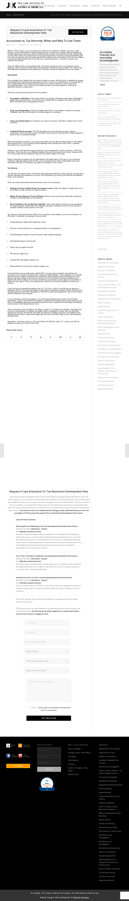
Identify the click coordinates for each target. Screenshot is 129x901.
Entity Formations (104, 302)
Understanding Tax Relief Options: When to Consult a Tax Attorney (110, 124)
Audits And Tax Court (106, 266)
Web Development (62, 897)
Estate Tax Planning (105, 317)
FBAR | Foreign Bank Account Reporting (109, 328)
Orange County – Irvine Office (79, 752)
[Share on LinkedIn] (41, 337)
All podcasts (102, 249)
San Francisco (73, 760)
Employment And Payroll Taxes (109, 299)
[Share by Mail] (80, 337)
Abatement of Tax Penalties (108, 263)
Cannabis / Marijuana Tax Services (107, 275)
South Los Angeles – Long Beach (77, 769)
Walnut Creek (73, 774)
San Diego (72, 756)
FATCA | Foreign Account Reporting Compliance (107, 322)
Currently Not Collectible (107, 291)
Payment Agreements (106, 364)
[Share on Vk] (60, 337)
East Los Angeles (74, 749)
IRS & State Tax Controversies (109, 345)
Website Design (46, 897)
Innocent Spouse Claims (107, 341)
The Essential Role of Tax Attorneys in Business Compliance (109, 105)
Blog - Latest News (15, 14)
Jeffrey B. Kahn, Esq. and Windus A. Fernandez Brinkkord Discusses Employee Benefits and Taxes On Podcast (110, 215)
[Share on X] (21, 337)
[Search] (120, 5)
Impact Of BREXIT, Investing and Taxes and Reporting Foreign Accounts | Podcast (110, 208)
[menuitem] (23, 5)
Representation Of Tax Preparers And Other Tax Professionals (107, 371)
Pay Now (18, 766)
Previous (114, 51)
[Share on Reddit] (70, 337)
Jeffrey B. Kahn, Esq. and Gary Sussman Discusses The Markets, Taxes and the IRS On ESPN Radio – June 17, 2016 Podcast (110, 224)
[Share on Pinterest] (31, 337)
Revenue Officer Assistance (108, 377)
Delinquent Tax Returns (107, 295)
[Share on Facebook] (11, 337)
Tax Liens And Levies (106, 385)
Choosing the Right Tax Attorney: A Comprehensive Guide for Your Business (109, 118)
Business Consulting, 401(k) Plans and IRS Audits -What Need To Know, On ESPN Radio (109, 154)
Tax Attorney (37, 45)
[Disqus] (48, 387)
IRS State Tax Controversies (108, 357)
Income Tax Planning (106, 337)
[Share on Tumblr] (50, 337)
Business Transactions (106, 270)
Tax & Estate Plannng (106, 381)
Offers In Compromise (106, 360)
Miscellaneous (24, 45)
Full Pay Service (104, 334)
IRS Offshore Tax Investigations (110, 349)
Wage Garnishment (105, 389)
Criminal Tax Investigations (108, 281)
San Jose (71, 764)
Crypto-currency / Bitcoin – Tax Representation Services (109, 285)
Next (120, 51)
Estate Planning (104, 306)
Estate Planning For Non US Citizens (108, 311)
